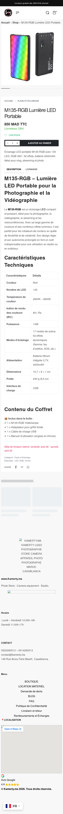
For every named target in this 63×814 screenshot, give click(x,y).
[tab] (13, 169)
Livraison (31, 169)
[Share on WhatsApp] (28, 467)
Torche (28, 460)
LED (43, 209)
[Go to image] (5, 88)
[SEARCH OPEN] (47, 12)
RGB (21, 460)
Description (14, 169)
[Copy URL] (22, 467)
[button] (31, 780)
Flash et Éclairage (28, 100)
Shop (15, 22)
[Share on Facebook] (15, 467)
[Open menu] (17, 12)
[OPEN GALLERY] (31, 55)
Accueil (5, 22)
